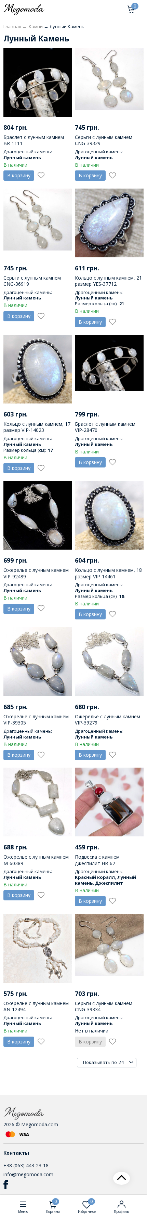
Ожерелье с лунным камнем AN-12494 (36, 1006)
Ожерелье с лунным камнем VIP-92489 (36, 573)
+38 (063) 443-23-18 (26, 1165)
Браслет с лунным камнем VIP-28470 (105, 427)
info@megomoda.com (28, 1174)
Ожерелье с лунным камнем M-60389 (36, 860)
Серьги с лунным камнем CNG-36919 (32, 280)
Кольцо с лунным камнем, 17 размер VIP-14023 (36, 427)
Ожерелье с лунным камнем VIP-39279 (107, 719)
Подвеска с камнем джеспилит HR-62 (97, 860)
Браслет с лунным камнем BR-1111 (33, 140)
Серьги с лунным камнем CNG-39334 (103, 1006)
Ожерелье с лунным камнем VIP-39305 (36, 719)
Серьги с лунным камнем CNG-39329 (103, 140)
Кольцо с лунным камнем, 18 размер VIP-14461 (108, 573)
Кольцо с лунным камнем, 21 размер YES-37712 (108, 280)
